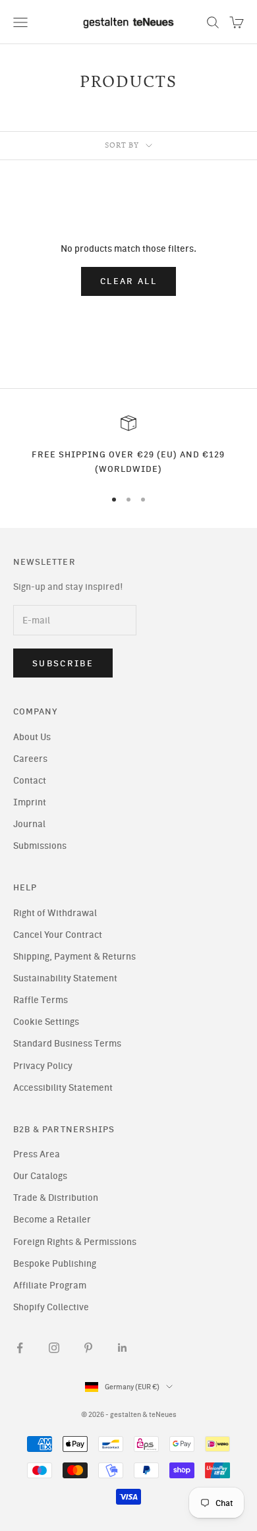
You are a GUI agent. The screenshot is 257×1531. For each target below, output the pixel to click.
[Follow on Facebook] (19, 1347)
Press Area (36, 1154)
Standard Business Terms (67, 1043)
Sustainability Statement (65, 978)
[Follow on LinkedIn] (122, 1347)
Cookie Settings (46, 1021)
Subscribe (63, 663)
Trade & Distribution (55, 1197)
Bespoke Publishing (54, 1263)
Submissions (40, 846)
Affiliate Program (49, 1285)
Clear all (128, 281)
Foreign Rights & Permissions (74, 1242)
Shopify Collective (51, 1307)
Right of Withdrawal (55, 913)
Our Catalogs (40, 1176)
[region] (128, 446)
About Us (32, 737)
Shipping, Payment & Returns (74, 956)
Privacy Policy (42, 1066)
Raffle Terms (40, 1000)
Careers (30, 759)
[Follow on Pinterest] (88, 1347)
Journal (29, 824)
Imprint (29, 802)
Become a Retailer (52, 1219)
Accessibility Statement (63, 1087)
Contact (29, 780)
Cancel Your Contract (57, 934)
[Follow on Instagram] (54, 1347)
